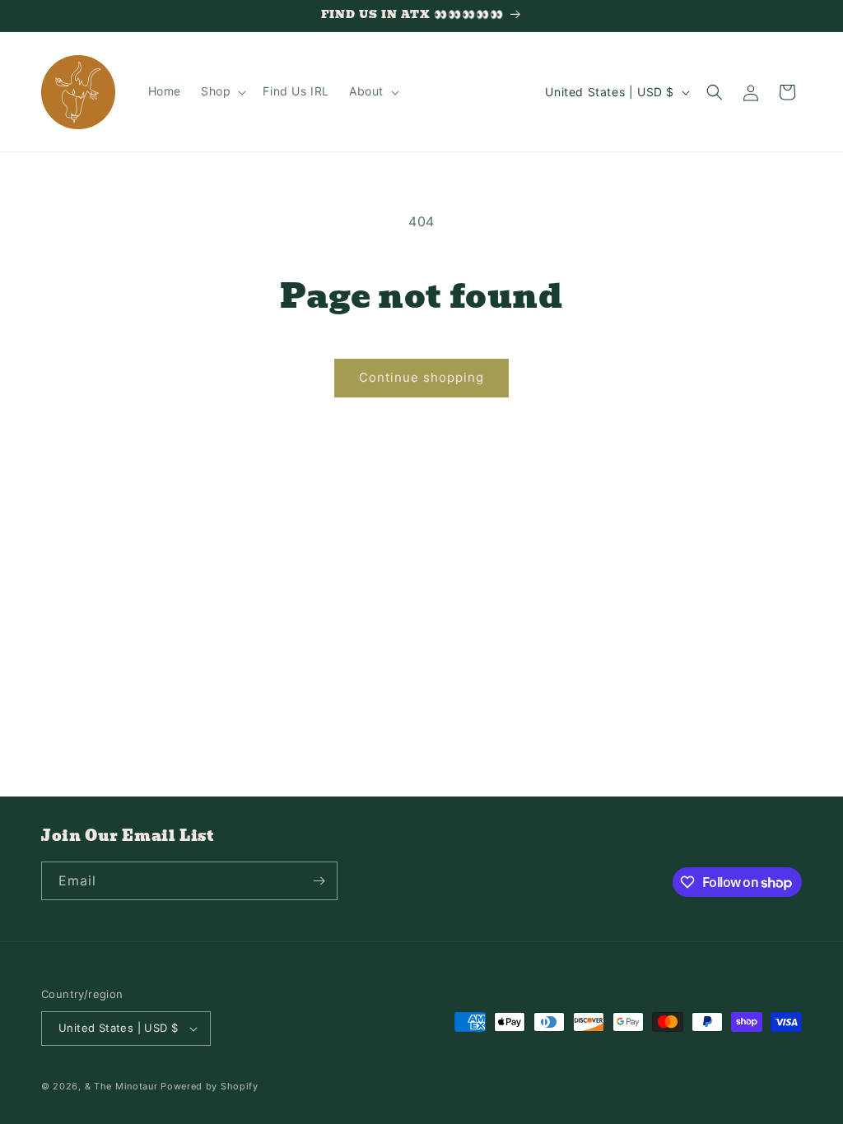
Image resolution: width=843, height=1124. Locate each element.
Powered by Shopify (209, 1086)
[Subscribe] (318, 881)
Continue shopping (421, 377)
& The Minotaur (121, 1086)
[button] (222, 91)
